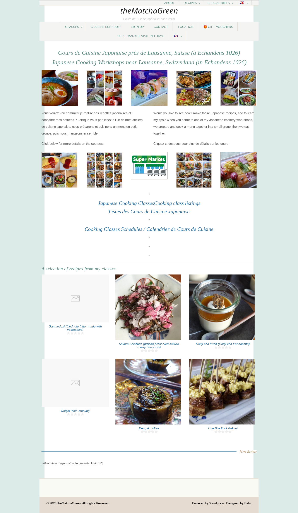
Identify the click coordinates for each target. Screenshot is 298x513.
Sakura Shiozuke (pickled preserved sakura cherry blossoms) (149, 345)
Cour (182, 229)
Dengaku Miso (149, 428)
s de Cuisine (201, 229)
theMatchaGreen (149, 10)
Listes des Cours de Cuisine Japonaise (149, 211)
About (169, 3)
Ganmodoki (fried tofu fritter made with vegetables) (75, 328)
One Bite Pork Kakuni (223, 428)
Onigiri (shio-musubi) (75, 410)
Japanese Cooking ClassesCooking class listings (149, 203)
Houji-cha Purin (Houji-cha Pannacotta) (223, 344)
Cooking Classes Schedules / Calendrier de (130, 229)
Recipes (190, 3)
